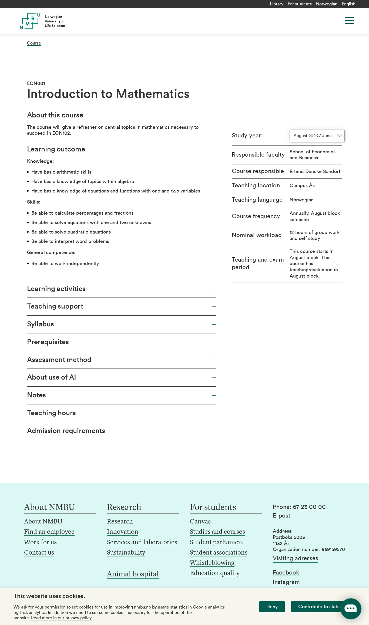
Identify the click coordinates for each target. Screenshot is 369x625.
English (348, 4)
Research (120, 522)
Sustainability (126, 553)
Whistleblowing (212, 563)
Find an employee (49, 532)
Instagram (286, 582)
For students (300, 4)
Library (276, 4)
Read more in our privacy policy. (61, 618)
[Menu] (349, 20)
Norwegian (326, 4)
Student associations (218, 553)
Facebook (286, 573)
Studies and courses (217, 532)
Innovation (122, 532)
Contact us (39, 553)
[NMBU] (52, 21)
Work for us (40, 542)
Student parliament (217, 542)
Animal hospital (133, 574)
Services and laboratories (142, 542)
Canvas (200, 522)
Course (34, 43)
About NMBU (43, 522)
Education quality (215, 573)
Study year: (247, 135)
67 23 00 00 (309, 507)
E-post (281, 516)
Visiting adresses (295, 558)
